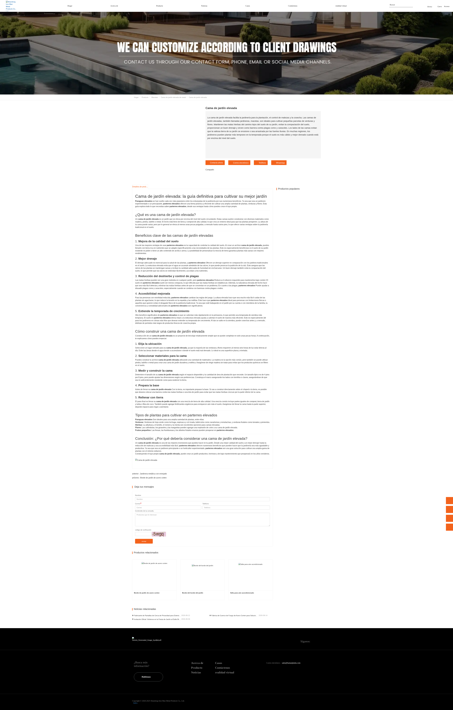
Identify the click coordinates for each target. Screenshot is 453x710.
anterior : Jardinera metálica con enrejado (149, 474)
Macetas (154, 97)
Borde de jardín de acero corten (146, 593)
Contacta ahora (216, 163)
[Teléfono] (449, 509)
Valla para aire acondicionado (242, 593)
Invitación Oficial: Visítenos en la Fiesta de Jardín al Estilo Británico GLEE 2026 (157, 619)
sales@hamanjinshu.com (291, 663)
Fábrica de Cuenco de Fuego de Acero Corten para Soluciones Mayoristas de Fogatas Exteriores (234, 615)
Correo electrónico (241, 163)
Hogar (136, 97)
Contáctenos (222, 667)
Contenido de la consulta (144, 511)
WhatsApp (280, 163)
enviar (144, 541)
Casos (218, 663)
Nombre (138, 495)
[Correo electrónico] (449, 518)
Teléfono (262, 163)
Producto (145, 97)
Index (135, 703)
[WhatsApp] (449, 500)
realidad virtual (224, 672)
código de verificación (143, 530)
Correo (137, 504)
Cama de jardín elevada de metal (173, 97)
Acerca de (197, 663)
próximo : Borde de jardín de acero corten (149, 478)
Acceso (446, 6)
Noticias (196, 672)
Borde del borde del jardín (192, 593)
